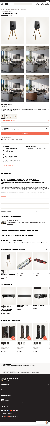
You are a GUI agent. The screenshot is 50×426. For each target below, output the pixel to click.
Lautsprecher (8, 9)
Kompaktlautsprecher (15, 9)
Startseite (2, 9)
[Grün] (8, 271)
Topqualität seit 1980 (11, 241)
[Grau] (5, 271)
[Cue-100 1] (12, 30)
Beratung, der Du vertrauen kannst (18, 236)
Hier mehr (47, 1)
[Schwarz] (3, 116)
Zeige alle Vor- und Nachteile (9, 165)
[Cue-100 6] (37, 88)
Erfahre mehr (3, 196)
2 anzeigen (10, 15)
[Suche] (15, 4)
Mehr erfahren (13, 110)
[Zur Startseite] (9, 4)
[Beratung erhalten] (46, 422)
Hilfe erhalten (10, 224)
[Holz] (2, 343)
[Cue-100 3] (12, 59)
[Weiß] (11, 116)
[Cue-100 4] (37, 59)
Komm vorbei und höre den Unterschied (19, 231)
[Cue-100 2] (37, 30)
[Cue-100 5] (12, 88)
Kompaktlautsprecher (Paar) (6, 11)
